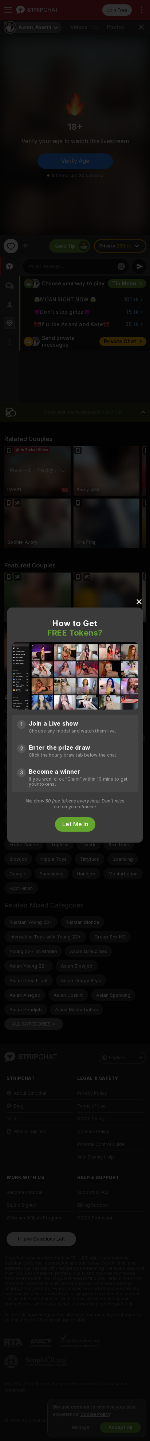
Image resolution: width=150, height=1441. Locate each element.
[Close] (139, 601)
